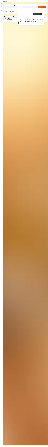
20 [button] (42, 17)
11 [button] (20, 17)
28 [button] (25, 21)
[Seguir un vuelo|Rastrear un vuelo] (1, 10)
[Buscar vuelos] (1, 3)
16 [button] (29, 17)
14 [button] (25, 17)
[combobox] (11, 7)
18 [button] (20, 19)
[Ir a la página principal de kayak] (5, 1)
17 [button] (18, 19)
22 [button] (27, 19)
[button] (1, 1)
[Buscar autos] (1, 6)
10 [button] (18, 17)
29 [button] (27, 21)
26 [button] (40, 19)
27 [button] (42, 19)
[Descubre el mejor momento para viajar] (1, 12)
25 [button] (20, 21)
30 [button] (29, 21)
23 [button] (29, 19)
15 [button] (27, 17)
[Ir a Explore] (1, 9)
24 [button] (18, 21)
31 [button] (18, 23)
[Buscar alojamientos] (1, 5)
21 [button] (25, 19)
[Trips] (1, 14)
